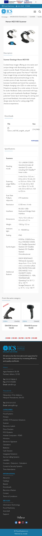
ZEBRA (5, 321)
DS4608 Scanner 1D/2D (30, 326)
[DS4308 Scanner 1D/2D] (11, 312)
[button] (12, 29)
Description (8, 53)
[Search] (39, 11)
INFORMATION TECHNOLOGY (18, 17)
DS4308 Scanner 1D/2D (11, 326)
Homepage (5, 17)
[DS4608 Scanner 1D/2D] (31, 312)
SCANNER (32, 17)
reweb (25, 534)
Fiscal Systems (21, 531)
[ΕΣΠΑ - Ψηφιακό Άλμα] (18, 2)
